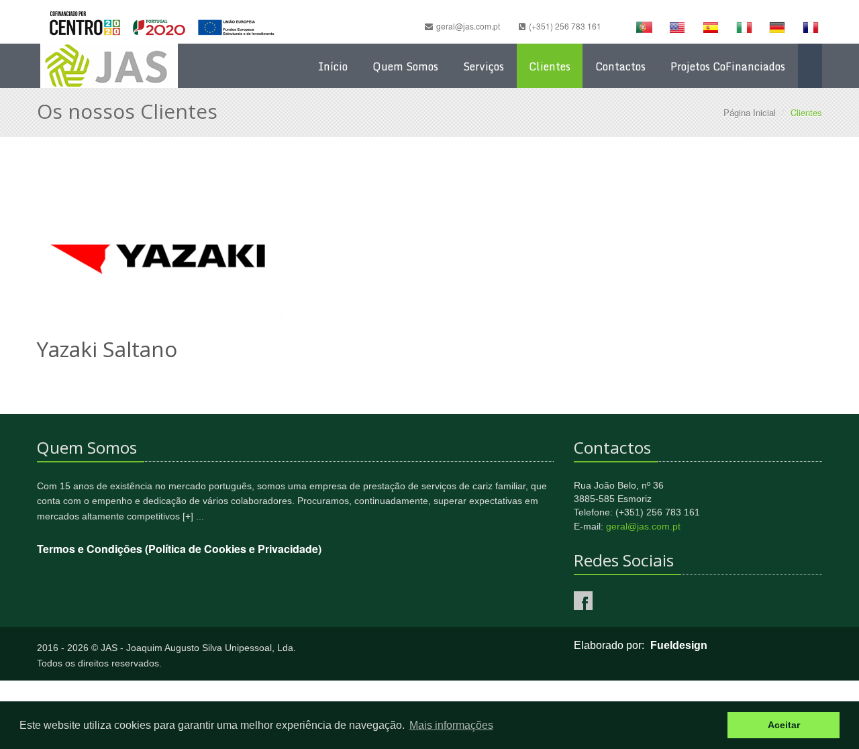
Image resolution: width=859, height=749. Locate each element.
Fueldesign (678, 645)
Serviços (483, 66)
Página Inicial (749, 112)
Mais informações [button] (451, 725)
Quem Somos (405, 66)
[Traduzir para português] (644, 26)
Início (333, 66)
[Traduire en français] (811, 26)
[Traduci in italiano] (744, 26)
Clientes (549, 66)
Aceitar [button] (784, 724)
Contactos (620, 66)
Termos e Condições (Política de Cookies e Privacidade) (179, 548)
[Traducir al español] (711, 26)
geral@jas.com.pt (643, 526)
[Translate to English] (677, 26)
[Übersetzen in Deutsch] (777, 26)
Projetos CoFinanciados (727, 66)
